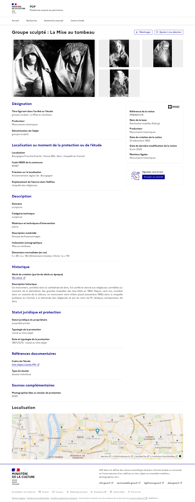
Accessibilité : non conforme (23, 492)
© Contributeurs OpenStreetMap (162, 456)
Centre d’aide (118, 492)
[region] (97, 436)
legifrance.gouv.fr (152, 483)
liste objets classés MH (24, 364)
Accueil (15, 20)
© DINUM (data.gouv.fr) (121, 456)
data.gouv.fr (173, 483)
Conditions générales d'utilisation (64, 498)
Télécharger (145, 32)
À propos (59, 492)
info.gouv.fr (105, 483)
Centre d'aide (77, 20)
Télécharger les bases (78, 492)
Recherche (31, 20)
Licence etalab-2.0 (137, 498)
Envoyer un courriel (153, 176)
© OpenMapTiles (140, 456)
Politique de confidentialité (38, 498)
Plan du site (135, 492)
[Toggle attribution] (180, 456)
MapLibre (104, 456)
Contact (45, 492)
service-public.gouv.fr (127, 483)
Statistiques (99, 492)
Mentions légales (18, 498)
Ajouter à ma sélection (170, 32)
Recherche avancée (53, 20)
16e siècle (17, 277)
